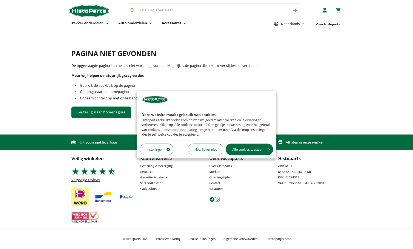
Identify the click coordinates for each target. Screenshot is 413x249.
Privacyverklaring (168, 239)
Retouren (147, 172)
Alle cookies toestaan (247, 149)
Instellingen (154, 149)
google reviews (85, 180)
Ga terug (87, 91)
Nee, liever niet (205, 149)
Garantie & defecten (154, 177)
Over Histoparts (328, 24)
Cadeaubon (148, 189)
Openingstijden (220, 177)
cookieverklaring (184, 129)
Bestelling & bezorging (156, 166)
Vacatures (216, 189)
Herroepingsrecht (278, 239)
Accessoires (171, 23)
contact (101, 98)
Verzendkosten (151, 183)
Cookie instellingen (202, 239)
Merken (214, 172)
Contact (214, 183)
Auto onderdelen (132, 23)
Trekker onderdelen (87, 23)
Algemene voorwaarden (240, 239)
